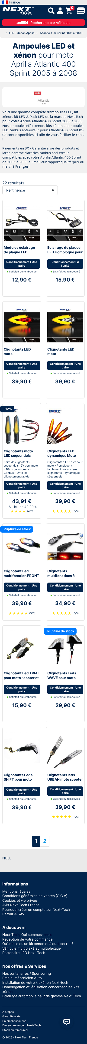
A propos (8, 1012)
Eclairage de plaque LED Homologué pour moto (65, 252)
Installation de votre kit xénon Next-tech (35, 982)
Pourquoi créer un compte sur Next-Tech (36, 909)
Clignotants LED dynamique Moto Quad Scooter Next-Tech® (64, 458)
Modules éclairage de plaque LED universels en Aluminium (19, 254)
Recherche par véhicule (50, 22)
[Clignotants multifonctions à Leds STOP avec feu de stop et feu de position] (65, 546)
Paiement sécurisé (14, 1021)
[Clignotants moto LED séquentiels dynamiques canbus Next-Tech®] (22, 426)
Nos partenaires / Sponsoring (26, 973)
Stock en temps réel (15, 1030)
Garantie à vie (11, 1016)
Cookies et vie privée (19, 900)
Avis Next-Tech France (20, 905)
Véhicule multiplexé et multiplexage (31, 948)
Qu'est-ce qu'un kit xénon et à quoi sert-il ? (37, 943)
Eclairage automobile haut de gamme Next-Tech (41, 996)
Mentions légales (16, 891)
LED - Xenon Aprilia (22, 33)
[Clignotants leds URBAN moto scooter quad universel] (65, 749)
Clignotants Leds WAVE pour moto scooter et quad (61, 677)
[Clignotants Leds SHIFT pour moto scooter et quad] (22, 749)
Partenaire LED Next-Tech (23, 953)
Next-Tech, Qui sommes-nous (27, 934)
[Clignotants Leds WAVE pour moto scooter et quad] (65, 648)
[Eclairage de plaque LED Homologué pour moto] (65, 222)
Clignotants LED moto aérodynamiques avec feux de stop (19, 356)
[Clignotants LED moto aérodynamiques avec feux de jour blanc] (65, 324)
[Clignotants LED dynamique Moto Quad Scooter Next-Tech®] (65, 426)
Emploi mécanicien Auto (22, 978)
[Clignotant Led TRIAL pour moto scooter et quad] (22, 648)
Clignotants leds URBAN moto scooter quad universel (65, 779)
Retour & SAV (13, 914)
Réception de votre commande (27, 939)
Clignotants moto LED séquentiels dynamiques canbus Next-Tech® (21, 458)
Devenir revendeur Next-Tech (21, 1025)
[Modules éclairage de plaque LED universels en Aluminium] (22, 222)
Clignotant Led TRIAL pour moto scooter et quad (22, 677)
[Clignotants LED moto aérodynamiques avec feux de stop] (22, 324)
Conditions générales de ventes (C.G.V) (34, 896)
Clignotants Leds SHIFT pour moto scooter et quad (18, 779)
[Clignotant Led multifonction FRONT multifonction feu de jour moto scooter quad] (22, 546)
